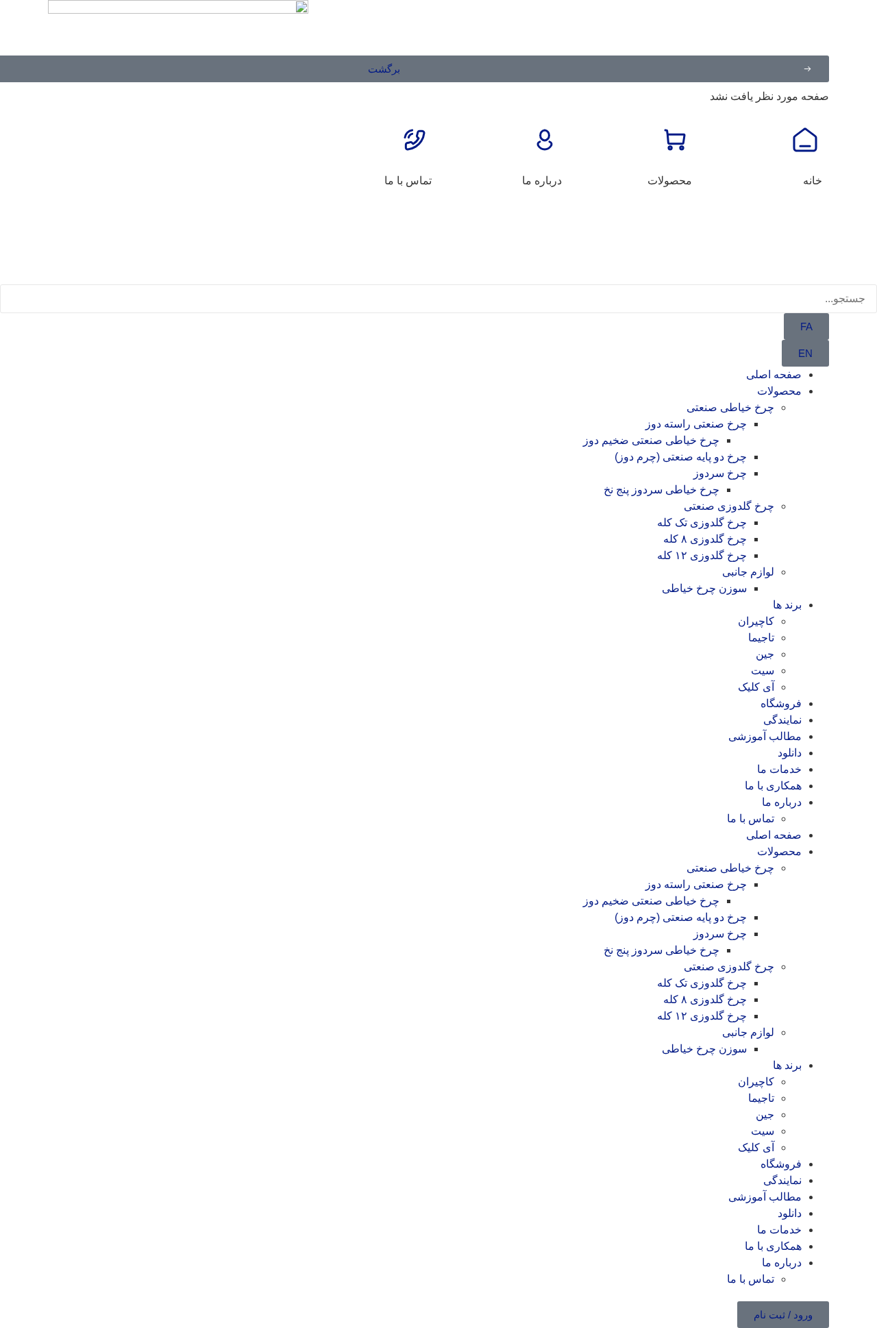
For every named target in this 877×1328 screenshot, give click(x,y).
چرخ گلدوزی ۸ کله (705, 539)
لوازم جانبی (748, 572)
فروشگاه (781, 703)
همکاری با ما (773, 785)
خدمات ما (779, 769)
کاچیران (756, 621)
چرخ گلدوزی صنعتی (729, 506)
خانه (812, 180)
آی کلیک (756, 687)
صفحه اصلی (774, 374)
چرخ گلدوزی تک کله (702, 522)
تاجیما (761, 637)
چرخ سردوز (720, 473)
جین (765, 654)
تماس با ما (408, 180)
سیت (762, 670)
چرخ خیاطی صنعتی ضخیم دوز (651, 440)
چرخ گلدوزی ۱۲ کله (702, 555)
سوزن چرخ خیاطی (704, 588)
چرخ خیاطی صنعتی (730, 407)
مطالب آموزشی (765, 736)
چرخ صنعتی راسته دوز (696, 424)
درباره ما (542, 180)
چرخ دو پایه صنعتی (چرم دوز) (681, 457)
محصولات (669, 180)
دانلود (790, 753)
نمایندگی (782, 720)
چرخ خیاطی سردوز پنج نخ (661, 489)
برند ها (787, 605)
